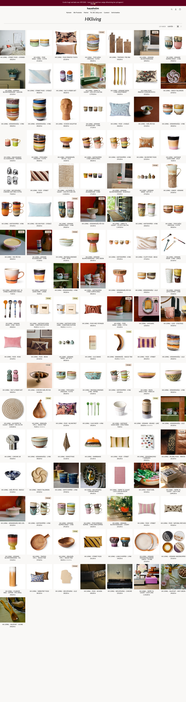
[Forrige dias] (3, 43)
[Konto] (176, 9)
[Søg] (172, 9)
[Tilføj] (22, 52)
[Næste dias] (22, 43)
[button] (171, 26)
